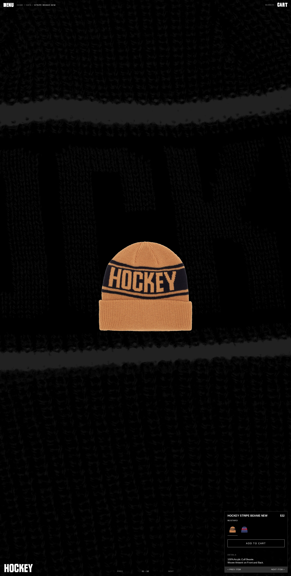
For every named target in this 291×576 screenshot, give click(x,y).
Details (232, 555)
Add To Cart (256, 543)
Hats (28, 5)
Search (269, 5)
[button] (233, 530)
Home (20, 5)
